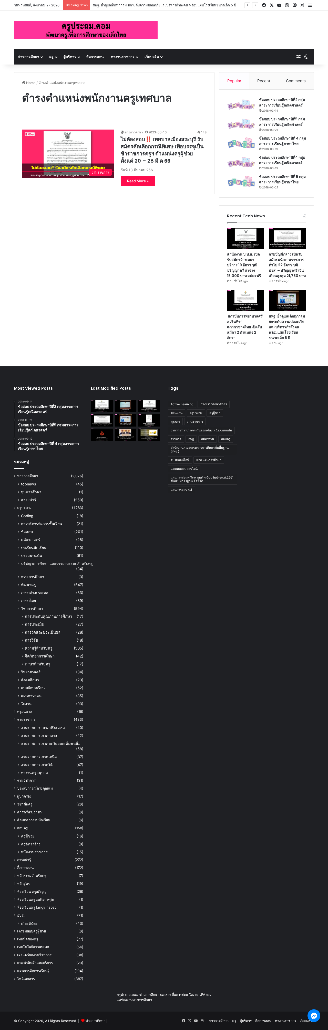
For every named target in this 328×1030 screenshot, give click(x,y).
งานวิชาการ (26, 780)
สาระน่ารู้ (28, 500)
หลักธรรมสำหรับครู (31, 876)
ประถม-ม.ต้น (31, 555)
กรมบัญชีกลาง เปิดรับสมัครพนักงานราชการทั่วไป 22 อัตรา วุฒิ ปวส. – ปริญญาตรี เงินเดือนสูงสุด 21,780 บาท (287, 265)
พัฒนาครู (28, 584)
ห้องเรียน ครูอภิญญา (32, 891)
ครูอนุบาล (24, 711)
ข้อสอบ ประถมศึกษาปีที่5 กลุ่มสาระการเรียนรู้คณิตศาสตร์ (282, 121)
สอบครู (22, 828)
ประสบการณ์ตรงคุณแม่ (35, 788)
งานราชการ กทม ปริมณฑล (43, 727)
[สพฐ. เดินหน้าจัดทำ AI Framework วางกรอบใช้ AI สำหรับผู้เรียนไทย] (126, 435)
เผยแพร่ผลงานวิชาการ (34, 955)
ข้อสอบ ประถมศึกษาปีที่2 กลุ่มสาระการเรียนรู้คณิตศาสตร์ (282, 102)
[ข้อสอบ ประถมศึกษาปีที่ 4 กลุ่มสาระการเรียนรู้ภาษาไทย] (241, 143)
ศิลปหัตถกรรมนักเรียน (33, 820)
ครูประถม (24, 508)
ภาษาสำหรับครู (37, 664)
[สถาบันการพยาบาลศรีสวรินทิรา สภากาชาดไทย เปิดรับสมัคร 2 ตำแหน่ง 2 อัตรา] (245, 300)
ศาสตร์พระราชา (29, 812)
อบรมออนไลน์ (180, 460)
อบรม (21, 915)
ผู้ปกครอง (24, 796)
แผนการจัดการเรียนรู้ (33, 971)
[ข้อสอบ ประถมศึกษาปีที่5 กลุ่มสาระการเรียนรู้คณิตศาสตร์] (241, 123)
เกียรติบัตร (29, 923)
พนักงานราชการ (34, 852)
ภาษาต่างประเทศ (34, 592)
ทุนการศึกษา (31, 492)
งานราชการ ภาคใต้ (37, 764)
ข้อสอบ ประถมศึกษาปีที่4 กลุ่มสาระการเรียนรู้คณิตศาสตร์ (282, 160)
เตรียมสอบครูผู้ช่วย (31, 931)
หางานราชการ (123, 57)
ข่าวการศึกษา (28, 57)
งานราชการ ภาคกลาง (39, 735)
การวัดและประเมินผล (42, 632)
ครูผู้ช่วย (27, 836)
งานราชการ (26, 719)
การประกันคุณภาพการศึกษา (48, 616)
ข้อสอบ (27, 531)
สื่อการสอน (95, 57)
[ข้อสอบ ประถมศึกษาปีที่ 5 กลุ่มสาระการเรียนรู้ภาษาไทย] (241, 181)
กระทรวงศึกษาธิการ (213, 404)
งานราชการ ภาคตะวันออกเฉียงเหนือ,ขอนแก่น (201, 430)
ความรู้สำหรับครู (38, 648)
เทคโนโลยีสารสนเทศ (33, 947)
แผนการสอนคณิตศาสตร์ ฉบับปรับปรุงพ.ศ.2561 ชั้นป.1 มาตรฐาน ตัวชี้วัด (202, 479)
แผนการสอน (31, 696)
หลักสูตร (23, 884)
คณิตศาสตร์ (30, 539)
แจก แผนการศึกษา (208, 460)
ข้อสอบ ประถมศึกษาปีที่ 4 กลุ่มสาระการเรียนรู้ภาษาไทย (282, 141)
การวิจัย (31, 640)
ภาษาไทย (28, 600)
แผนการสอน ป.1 (181, 490)
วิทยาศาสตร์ (30, 672)
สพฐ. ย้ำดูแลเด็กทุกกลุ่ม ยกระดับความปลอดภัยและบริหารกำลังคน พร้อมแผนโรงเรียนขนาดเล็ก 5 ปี (164, 5)
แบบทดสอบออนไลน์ (184, 469)
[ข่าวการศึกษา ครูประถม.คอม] (86, 30)
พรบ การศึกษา (32, 577)
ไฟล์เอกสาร (26, 979)
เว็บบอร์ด (152, 57)
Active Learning (182, 404)
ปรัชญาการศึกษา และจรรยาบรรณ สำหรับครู (57, 563)
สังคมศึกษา (30, 680)
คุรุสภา (175, 421)
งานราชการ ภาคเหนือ (39, 757)
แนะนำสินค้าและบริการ (35, 963)
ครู (51, 57)
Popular (234, 80)
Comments (296, 80)
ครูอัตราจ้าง (30, 844)
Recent (263, 80)
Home (30, 83)
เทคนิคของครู (27, 939)
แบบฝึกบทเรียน (33, 688)
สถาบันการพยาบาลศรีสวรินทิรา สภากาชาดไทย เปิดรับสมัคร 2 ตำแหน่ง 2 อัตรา (245, 327)
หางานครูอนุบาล (34, 772)
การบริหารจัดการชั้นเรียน (41, 524)
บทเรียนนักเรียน (33, 547)
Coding (27, 516)
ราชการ (176, 439)
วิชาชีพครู (24, 804)
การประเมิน (34, 624)
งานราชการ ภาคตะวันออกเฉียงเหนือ (50, 743)
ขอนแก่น (176, 413)
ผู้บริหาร (70, 57)
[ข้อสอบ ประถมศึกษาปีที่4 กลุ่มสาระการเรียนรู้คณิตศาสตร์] (241, 162)
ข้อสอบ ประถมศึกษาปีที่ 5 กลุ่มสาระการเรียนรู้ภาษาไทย (282, 179)
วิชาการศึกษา (32, 608)
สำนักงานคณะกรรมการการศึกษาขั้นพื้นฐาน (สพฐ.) (200, 449)
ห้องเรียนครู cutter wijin (35, 899)
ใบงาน (26, 704)
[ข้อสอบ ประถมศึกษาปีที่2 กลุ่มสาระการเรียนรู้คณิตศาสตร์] (241, 104)
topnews (28, 484)
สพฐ (191, 439)
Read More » (138, 181)
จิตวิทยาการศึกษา (40, 656)
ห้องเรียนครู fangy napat (36, 907)
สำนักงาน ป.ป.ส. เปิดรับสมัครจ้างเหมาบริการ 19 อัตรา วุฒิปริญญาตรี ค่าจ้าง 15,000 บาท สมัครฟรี (244, 265)
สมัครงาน (207, 439)
